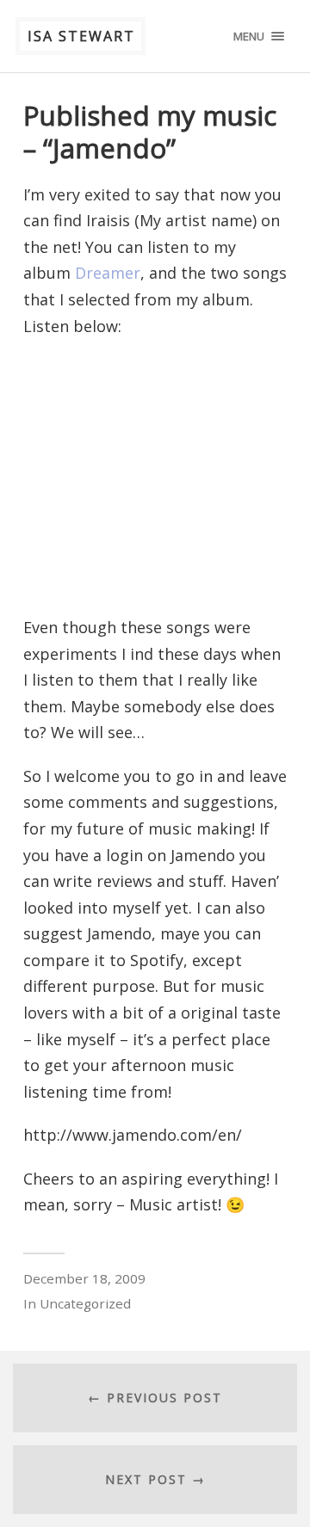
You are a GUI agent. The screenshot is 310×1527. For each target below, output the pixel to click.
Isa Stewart (81, 36)
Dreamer (107, 272)
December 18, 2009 (84, 1278)
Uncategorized (85, 1303)
